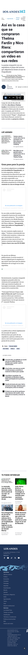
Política (5, 576)
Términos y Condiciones (10, 617)
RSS (5, 621)
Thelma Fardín (13, 346)
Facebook (4, 558)
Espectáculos (10, 18)
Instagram (8, 558)
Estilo (5, 597)
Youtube (19, 558)
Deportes (6, 585)
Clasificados (7, 614)
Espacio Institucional (9, 605)
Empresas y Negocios (9, 594)
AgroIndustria (7, 599)
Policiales (6, 583)
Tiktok (11, 558)
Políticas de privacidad (9, 619)
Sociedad (6, 581)
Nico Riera (11, 105)
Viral (5, 603)
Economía (6, 579)
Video (18, 348)
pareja (9, 111)
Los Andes (2, 18)
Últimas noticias (8, 574)
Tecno (5, 601)
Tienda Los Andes (8, 612)
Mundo (5, 590)
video (3, 233)
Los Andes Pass (8, 610)
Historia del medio (8, 623)
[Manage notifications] (24, 648)
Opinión (6, 592)
